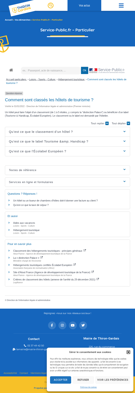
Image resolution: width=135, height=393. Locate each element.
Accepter (61, 379)
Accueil (9, 20)
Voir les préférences (112, 379)
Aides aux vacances (24, 222)
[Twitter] (83, 325)
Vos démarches (22, 20)
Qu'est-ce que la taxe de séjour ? (31, 205)
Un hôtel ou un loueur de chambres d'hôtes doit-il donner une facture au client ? (55, 200)
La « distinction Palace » (26, 257)
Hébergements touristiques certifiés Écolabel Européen (43, 265)
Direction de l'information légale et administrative (28, 300)
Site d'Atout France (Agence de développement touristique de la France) (52, 272)
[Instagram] (62, 325)
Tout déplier (119, 123)
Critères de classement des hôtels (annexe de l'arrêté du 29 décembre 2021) (54, 279)
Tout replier (98, 123)
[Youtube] (73, 325)
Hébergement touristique (71, 79)
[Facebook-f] (52, 325)
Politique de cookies (88, 387)
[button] (128, 352)
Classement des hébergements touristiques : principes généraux (48, 250)
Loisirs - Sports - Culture (42, 79)
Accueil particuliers (16, 79)
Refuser (83, 379)
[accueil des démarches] (11, 70)
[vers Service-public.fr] (107, 71)
